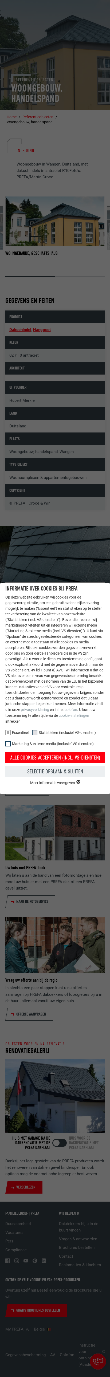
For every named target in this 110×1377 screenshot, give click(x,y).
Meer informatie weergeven (53, 783)
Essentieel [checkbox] (20, 732)
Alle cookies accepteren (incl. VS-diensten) (55, 757)
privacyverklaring (35, 709)
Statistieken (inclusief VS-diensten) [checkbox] (67, 732)
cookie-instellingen (74, 715)
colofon (71, 709)
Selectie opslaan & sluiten (55, 771)
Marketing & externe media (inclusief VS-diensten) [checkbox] (53, 744)
